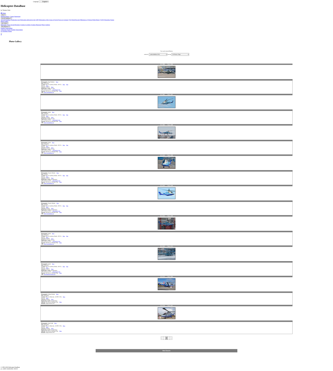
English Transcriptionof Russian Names (6, 29)
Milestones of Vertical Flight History (90, 20)
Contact (12, 16)
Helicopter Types (5, 25)
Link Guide (4, 23)
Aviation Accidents (25, 25)
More (57, 82)
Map (67, 84)
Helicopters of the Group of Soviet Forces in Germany (54, 20)
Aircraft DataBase (6, 18)
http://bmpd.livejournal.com (49, 274)
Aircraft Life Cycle (56, 89)
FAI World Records (74, 20)
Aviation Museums (36, 25)
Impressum (17, 16)
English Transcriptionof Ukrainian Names (12, 30)
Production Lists (15, 20)
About (3, 15)
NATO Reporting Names (107, 20)
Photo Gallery (4, 21)
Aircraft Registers (15, 25)
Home (4, 13)
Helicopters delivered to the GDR (29, 20)
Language (36, 1)
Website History (5, 16)
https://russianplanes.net (49, 92)
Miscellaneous (5, 26)
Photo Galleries (46, 25)
